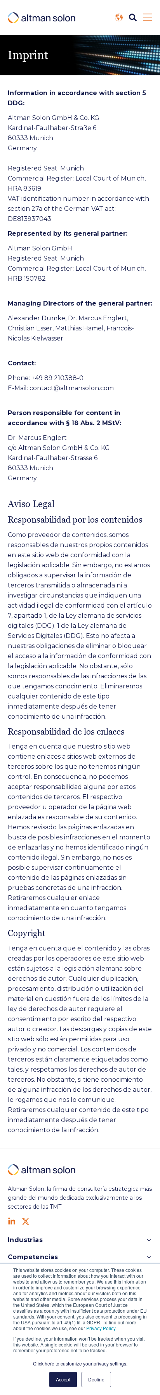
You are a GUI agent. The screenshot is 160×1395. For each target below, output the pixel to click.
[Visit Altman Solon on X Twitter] (26, 1221)
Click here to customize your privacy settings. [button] (80, 1363)
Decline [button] (96, 1379)
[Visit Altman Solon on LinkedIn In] (12, 1221)
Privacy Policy (100, 1328)
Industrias (25, 1240)
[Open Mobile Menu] (147, 17)
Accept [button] (63, 1379)
